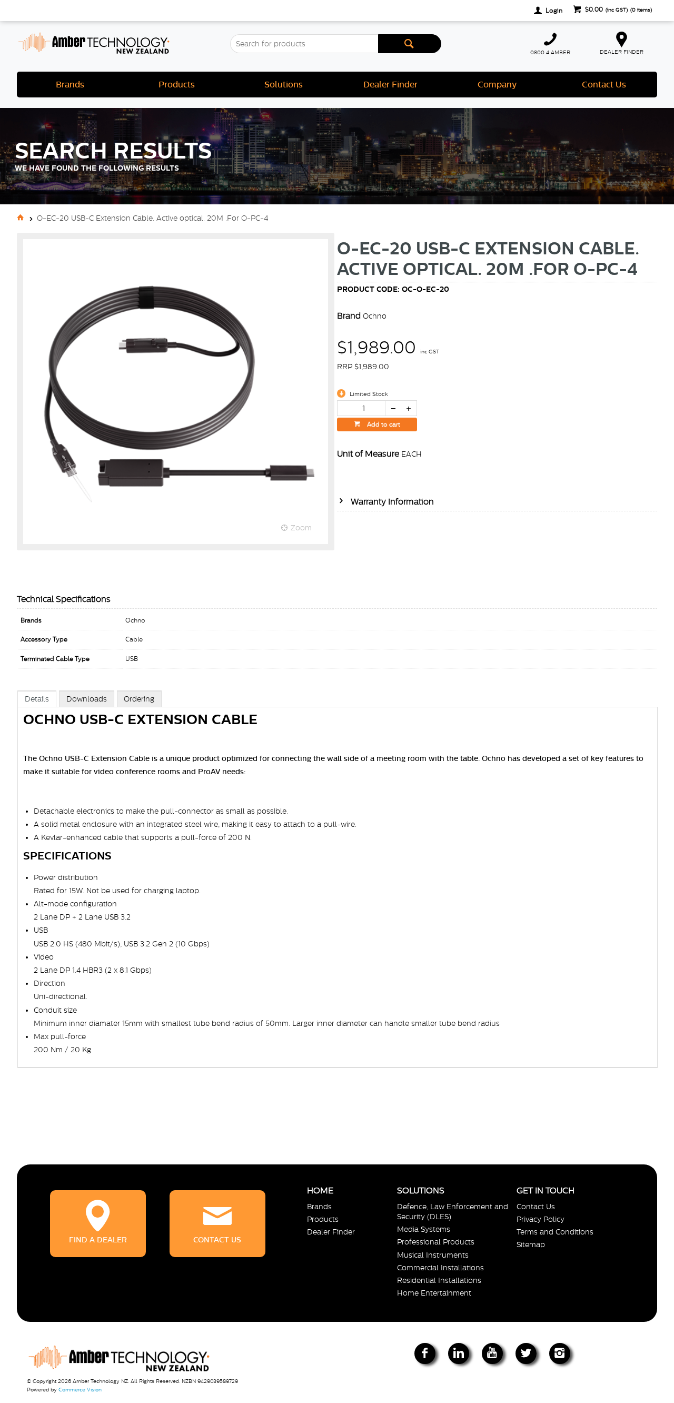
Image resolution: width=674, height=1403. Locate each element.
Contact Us (604, 85)
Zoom (301, 527)
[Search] (409, 43)
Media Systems (423, 1229)
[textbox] (304, 43)
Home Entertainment (434, 1293)
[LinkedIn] (458, 1353)
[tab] (36, 698)
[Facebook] (424, 1353)
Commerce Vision (80, 1389)
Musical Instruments (433, 1255)
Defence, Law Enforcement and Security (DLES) (452, 1211)
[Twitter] (526, 1353)
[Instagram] (559, 1353)
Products (176, 85)
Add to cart (382, 424)
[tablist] (337, 890)
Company (497, 85)
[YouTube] (492, 1353)
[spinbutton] (361, 408)
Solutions (283, 85)
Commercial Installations (440, 1267)
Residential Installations (439, 1280)
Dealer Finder (390, 85)
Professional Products (435, 1242)
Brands (70, 85)
